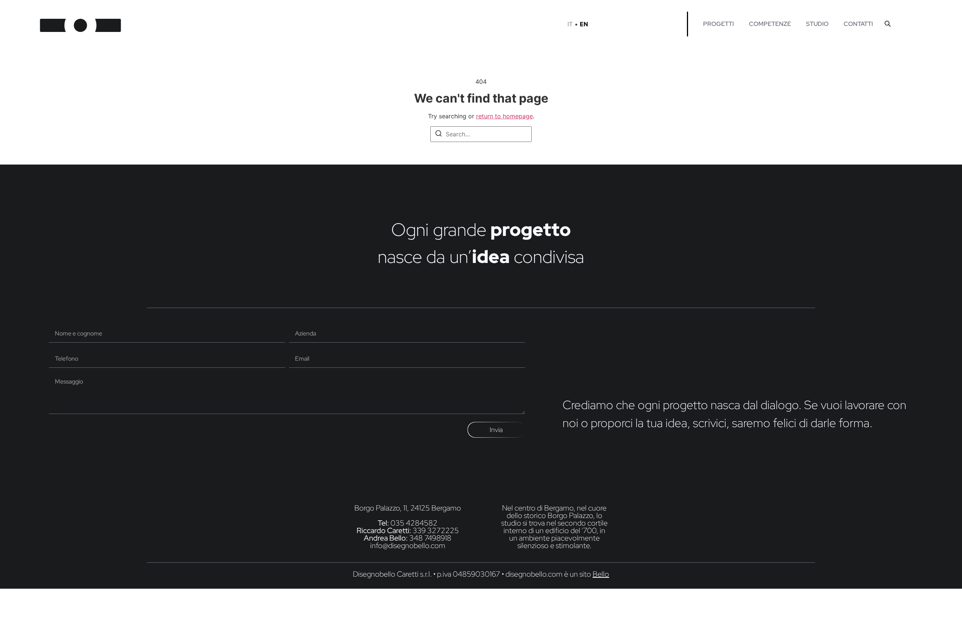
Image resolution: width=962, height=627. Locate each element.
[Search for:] (481, 134)
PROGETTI (718, 24)
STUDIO (817, 24)
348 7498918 (430, 538)
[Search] (438, 134)
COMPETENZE (770, 24)
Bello (601, 574)
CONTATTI (858, 24)
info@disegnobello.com (407, 545)
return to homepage (504, 116)
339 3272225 (436, 530)
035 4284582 (413, 523)
